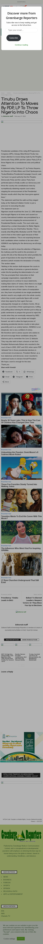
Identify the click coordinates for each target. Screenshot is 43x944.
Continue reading (21, 45)
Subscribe (13, 38)
